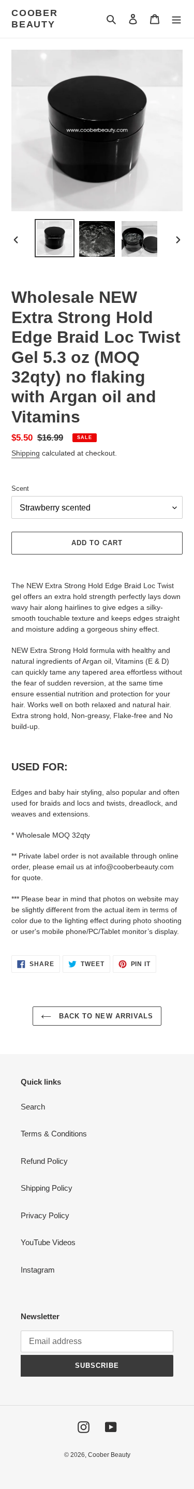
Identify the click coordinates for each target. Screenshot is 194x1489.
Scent (20, 488)
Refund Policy (44, 1161)
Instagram (38, 1269)
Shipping (25, 453)
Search (33, 1106)
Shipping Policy (46, 1188)
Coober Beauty (34, 19)
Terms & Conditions (54, 1133)
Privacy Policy (45, 1215)
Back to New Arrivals (104, 1016)
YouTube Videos (48, 1242)
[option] (55, 237)
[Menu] (176, 19)
